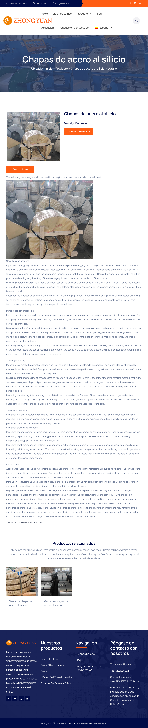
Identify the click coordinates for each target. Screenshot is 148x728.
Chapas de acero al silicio (74, 59)
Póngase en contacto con (74, 27)
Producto (82, 13)
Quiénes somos (62, 13)
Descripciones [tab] (20, 169)
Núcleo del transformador (56, 677)
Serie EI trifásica (50, 659)
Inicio (44, 13)
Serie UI (45, 671)
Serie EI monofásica (52, 665)
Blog (99, 13)
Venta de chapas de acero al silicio (25, 522)
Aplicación (47, 27)
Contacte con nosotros (78, 131)
